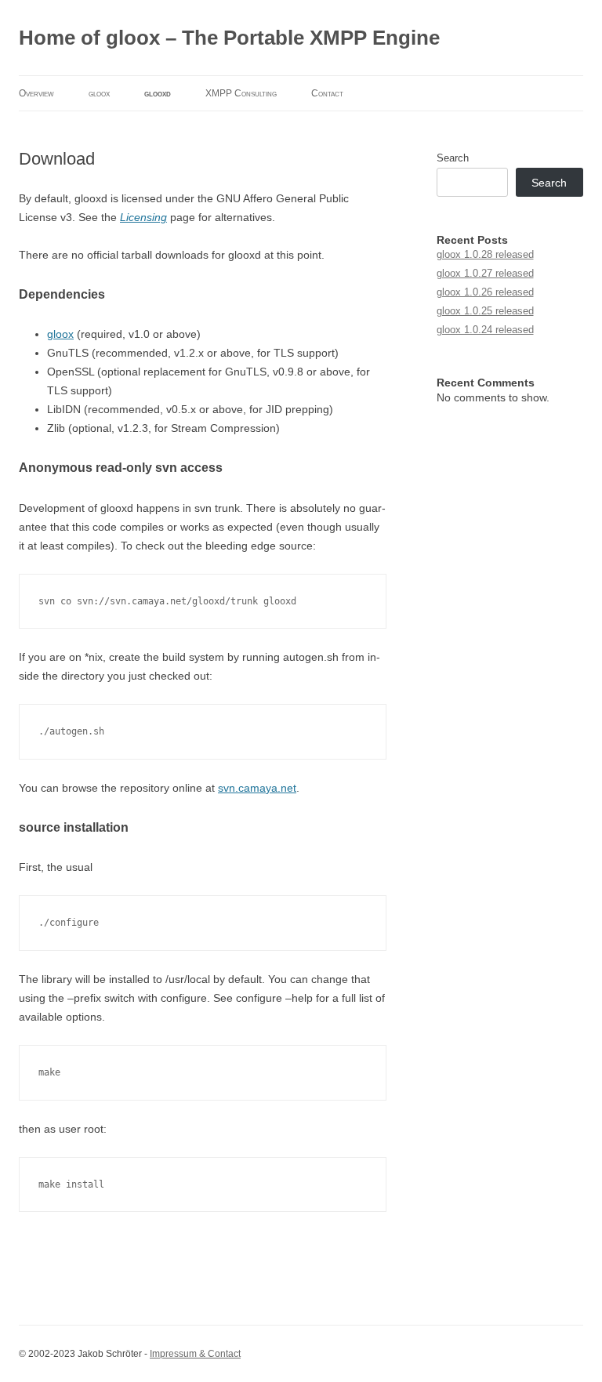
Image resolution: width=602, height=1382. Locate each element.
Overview (36, 93)
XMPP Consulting (241, 93)
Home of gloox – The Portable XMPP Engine (229, 37)
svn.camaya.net (257, 788)
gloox (99, 93)
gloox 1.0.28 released (485, 254)
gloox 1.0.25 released (485, 311)
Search (453, 158)
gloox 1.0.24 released (485, 330)
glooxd (157, 93)
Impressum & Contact (195, 1353)
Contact (327, 93)
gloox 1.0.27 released (485, 273)
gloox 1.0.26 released (485, 292)
